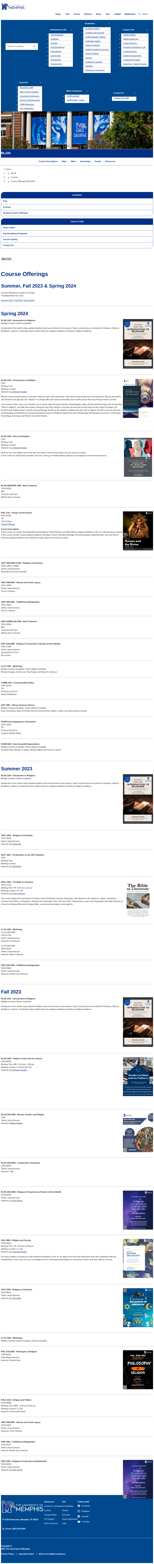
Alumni (65, 1510)
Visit (67, 14)
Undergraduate (57, 35)
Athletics (88, 14)
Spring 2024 (29, 300)
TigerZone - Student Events (135, 64)
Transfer (54, 43)
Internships (85, 161)
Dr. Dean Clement (17, 894)
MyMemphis (130, 14)
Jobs (64, 1523)
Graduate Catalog (92, 41)
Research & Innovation (95, 70)
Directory (66, 1515)
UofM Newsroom (27, 104)
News (98, 14)
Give (108, 14)
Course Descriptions (48, 161)
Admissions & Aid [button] (58, 30)
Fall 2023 (18, 300)
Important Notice (26, 1554)
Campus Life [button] (128, 30)
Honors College (92, 54)
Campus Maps (50, 1515)
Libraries (89, 66)
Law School (56, 56)
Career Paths (9, 228)
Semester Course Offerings (15, 213)
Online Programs (92, 45)
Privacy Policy (7, 1554)
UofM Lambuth (73, 96)
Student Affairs (129, 35)
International (56, 51)
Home (8, 169)
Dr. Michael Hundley (18, 392)
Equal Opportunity (70, 1519)
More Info (6, 259)
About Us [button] (23, 83)
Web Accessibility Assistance (52, 1554)
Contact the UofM (121, 98)
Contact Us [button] (118, 93)
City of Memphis (27, 108)
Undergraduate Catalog (95, 37)
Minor (73, 161)
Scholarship (56, 60)
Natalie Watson (16, 1123)
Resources (110, 161)
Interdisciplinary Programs (15, 233)
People (98, 161)
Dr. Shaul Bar (15, 844)
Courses (14, 177)
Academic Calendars (53, 1506)
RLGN (13, 173)
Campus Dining (130, 51)
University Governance (29, 96)
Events (77, 14)
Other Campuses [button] (74, 91)
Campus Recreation (131, 60)
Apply (58, 14)
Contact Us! (8, 245)
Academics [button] (90, 23)
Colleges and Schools (94, 33)
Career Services (130, 43)
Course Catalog (10, 239)
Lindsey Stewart (8, 524)
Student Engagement (132, 56)
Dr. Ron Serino (16, 1201)
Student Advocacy (131, 39)
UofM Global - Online (76, 100)
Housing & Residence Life (134, 47)
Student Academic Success (97, 49)
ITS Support (49, 1519)
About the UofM (26, 88)
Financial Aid (56, 64)
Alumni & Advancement (30, 100)
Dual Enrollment (57, 47)
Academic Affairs (92, 29)
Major (64, 161)
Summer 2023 (7, 300)
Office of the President (29, 92)
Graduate (55, 39)
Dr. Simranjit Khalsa (18, 448)
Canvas (88, 58)
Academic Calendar (93, 62)
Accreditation (67, 1506)
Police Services (51, 1523)
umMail (117, 14)
